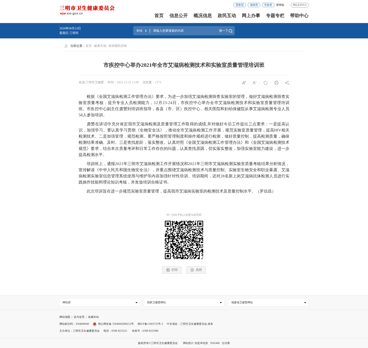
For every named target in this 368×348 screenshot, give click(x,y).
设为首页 (79, 317)
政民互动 (227, 15)
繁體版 (280, 4)
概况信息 (203, 15)
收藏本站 (93, 317)
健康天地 (100, 45)
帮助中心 (299, 15)
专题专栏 (275, 15)
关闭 (199, 269)
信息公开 (178, 15)
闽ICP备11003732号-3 (150, 323)
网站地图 (64, 317)
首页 (159, 15)
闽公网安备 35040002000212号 (116, 323)
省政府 (254, 4)
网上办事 (251, 15)
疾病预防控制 (117, 45)
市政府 (268, 4)
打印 (175, 269)
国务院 (240, 4)
